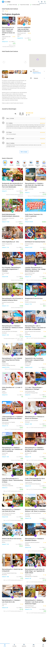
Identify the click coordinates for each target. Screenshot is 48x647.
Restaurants (24, 646)
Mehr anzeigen (24, 151)
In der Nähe (14, 646)
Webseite (37, 78)
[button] (4, 61)
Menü (43, 646)
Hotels (33, 646)
